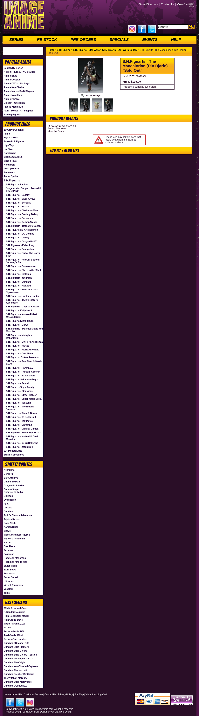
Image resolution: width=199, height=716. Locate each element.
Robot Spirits (11, 176)
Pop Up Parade (12, 168)
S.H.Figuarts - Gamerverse (21, 266)
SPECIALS (119, 39)
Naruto (7, 542)
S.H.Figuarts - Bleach (17, 206)
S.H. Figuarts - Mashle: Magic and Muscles (24, 330)
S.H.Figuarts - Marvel (17, 324)
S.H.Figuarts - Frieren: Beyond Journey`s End (22, 261)
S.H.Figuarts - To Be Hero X (21, 417)
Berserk (8, 474)
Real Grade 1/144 (13, 635)
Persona (8, 550)
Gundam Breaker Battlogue (19, 674)
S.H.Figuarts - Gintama (18, 274)
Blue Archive (11, 477)
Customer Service (33, 694)
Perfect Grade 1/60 (14, 631)
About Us (17, 694)
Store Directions (149, 4)
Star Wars (9, 573)
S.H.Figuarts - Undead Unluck (22, 428)
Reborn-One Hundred (15, 639)
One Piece (9, 546)
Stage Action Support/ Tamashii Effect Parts (23, 189)
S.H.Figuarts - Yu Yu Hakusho (22, 443)
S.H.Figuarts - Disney (17, 237)
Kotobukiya (10, 153)
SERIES (16, 39)
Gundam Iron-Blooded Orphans (21, 666)
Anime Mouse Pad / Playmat (19, 91)
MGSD (7, 627)
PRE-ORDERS (83, 39)
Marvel (7, 531)
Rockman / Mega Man (15, 562)
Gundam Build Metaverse (18, 682)
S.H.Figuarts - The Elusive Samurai (20, 408)
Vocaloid (8, 589)
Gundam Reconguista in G (18, 658)
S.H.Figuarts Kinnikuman (19, 321)
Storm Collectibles (14, 454)
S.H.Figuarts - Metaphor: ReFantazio (19, 336)
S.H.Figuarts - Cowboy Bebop (22, 214)
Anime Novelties (13, 95)
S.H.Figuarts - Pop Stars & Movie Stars (24, 362)
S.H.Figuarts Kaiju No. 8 (19, 310)
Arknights (9, 470)
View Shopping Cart (96, 694)
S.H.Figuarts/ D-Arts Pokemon (22, 357)
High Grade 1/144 (13, 620)
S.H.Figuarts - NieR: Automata (22, 349)
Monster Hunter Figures (17, 534)
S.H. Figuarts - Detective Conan (23, 226)
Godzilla (8, 507)
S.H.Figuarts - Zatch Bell (19, 447)
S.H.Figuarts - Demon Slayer (21, 222)
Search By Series (13, 68)
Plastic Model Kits (14, 106)
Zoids (7, 593)
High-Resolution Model (16, 616)
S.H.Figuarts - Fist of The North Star (23, 254)
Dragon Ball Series (14, 485)
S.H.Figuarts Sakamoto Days (22, 379)
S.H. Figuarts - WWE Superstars (23, 432)
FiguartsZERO (11, 137)
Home (51, 50)
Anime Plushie (12, 99)
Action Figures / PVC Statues (20, 72)
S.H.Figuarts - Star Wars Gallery (119, 50)
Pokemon (9, 554)
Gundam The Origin (14, 662)
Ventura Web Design (61, 711)
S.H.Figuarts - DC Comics (20, 233)
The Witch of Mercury (15, 678)
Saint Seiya (10, 569)
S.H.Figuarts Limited (17, 184)
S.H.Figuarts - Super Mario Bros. (24, 399)
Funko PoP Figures (14, 141)
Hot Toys (8, 149)
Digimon (8, 496)
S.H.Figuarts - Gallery (18, 195)
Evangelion (10, 500)
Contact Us (168, 4)
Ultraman (9, 581)
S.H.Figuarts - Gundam (18, 281)
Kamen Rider (11, 527)
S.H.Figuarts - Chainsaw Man (22, 210)
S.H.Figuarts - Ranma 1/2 (19, 368)
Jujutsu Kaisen (12, 519)
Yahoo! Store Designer (38, 711)
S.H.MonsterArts (13, 450)
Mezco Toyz (10, 161)
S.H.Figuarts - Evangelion (20, 249)
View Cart (183, 4)
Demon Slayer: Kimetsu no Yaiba (13, 490)
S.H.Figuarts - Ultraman (19, 425)
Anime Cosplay (12, 79)
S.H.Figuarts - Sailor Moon (20, 375)
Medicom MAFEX (13, 157)
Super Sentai (11, 577)
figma (7, 133)
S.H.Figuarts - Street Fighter (21, 395)
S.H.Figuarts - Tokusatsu (19, 421)
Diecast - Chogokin (14, 103)
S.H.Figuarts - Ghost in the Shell (23, 270)
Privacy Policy (65, 694)
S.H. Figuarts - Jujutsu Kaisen (22, 306)
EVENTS (149, 39)
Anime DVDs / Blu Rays (17, 83)
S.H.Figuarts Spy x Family (20, 387)
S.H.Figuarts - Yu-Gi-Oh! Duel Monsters (22, 438)
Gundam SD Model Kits (16, 643)
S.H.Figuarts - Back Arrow (20, 199)
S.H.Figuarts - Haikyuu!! (19, 285)
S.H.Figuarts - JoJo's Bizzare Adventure (22, 301)
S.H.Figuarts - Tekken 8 (18, 402)
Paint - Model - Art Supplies (18, 110)
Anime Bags (10, 75)
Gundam (8, 511)
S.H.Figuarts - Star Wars (19, 391)
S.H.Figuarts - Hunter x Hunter (22, 296)
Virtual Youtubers (13, 585)
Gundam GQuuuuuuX (15, 685)
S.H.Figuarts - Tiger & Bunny (21, 413)
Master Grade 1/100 (14, 623)
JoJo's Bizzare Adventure (18, 515)
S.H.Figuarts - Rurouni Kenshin (23, 371)
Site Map (79, 694)
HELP (176, 39)
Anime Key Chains (14, 87)
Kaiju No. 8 (10, 523)
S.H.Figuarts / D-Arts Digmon (22, 230)
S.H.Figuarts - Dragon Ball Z (21, 241)
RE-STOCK (47, 39)
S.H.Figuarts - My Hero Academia (24, 342)
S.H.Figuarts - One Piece (19, 353)
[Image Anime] (24, 29)
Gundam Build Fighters (16, 647)
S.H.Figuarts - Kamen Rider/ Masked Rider (21, 315)
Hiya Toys (9, 145)
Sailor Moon (10, 565)
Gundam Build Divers (15, 651)
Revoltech (9, 172)
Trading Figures (12, 114)
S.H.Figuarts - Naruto (17, 345)
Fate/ (6, 503)
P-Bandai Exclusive (14, 612)
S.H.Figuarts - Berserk (18, 202)
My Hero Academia (14, 538)
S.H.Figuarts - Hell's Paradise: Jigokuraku (22, 291)
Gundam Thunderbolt (15, 670)
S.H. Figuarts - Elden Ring (20, 245)
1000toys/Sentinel (14, 130)
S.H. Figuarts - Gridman (19, 278)
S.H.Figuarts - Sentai (17, 383)
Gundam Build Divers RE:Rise (20, 654)
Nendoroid (9, 164)
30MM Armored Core (15, 608)
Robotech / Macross (15, 558)
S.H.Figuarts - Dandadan (19, 218)
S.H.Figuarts (12, 180)
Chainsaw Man (12, 481)
